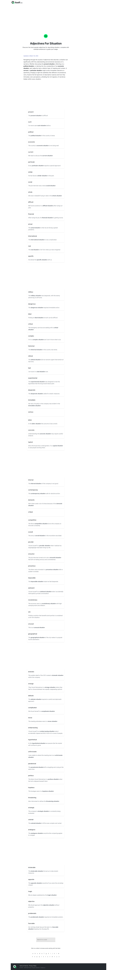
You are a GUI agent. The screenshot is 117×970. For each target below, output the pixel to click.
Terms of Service (24, 965)
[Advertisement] (58, 17)
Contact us (42, 967)
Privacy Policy (32, 965)
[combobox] (45, 940)
